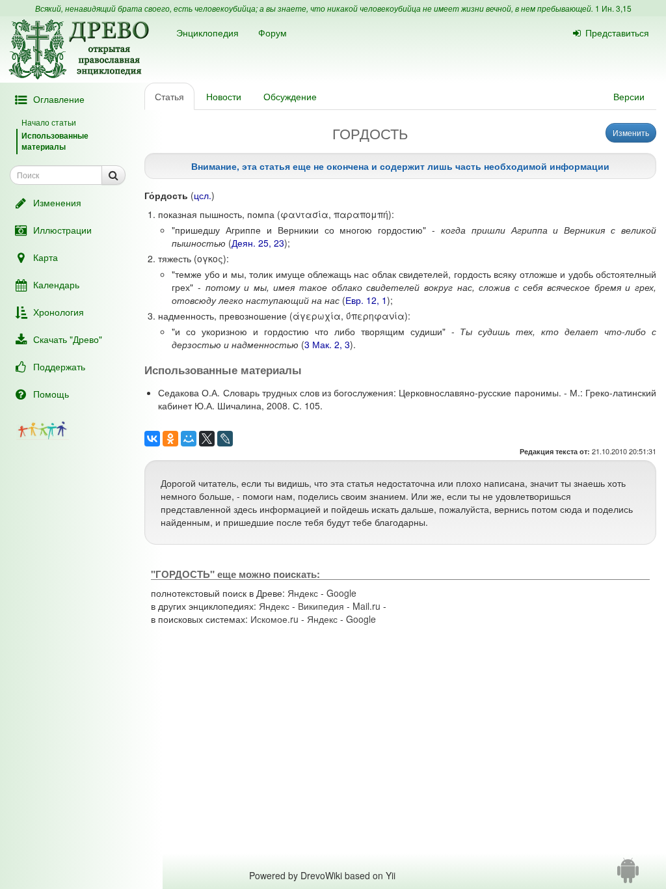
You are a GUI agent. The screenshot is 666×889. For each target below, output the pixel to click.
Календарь (56, 284)
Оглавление (59, 98)
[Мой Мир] (188, 438)
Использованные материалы (54, 141)
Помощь (51, 393)
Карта (45, 257)
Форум (272, 32)
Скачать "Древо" (67, 339)
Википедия (321, 605)
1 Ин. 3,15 (613, 8)
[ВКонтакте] (152, 438)
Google (341, 592)
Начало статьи (48, 122)
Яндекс (302, 592)
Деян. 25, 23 (258, 242)
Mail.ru (366, 605)
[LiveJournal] (225, 438)
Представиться (617, 32)
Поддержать (59, 366)
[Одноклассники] (170, 438)
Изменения (57, 202)
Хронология (58, 311)
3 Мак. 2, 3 (327, 344)
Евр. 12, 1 (366, 300)
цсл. (202, 195)
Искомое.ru (274, 618)
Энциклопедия (207, 32)
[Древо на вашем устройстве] (628, 875)
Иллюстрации (62, 229)
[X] (207, 438)
